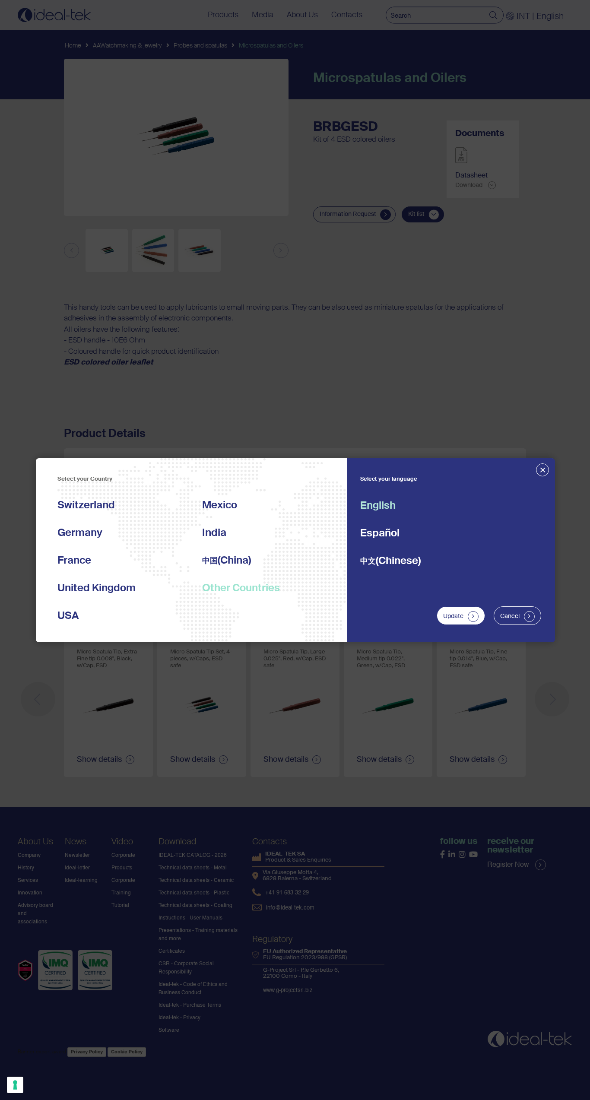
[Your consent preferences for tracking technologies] (15, 1085)
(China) (226, 560)
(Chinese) (390, 561)
